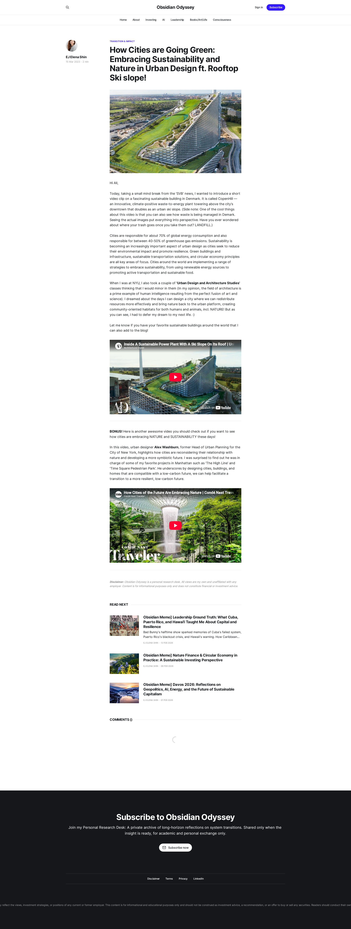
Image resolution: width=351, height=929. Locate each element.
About (136, 19)
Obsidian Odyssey (175, 7)
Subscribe (275, 7)
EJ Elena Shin (76, 57)
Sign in (259, 7)
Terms (169, 878)
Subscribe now (178, 847)
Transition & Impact (122, 41)
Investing (151, 19)
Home (123, 19)
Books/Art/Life (198, 19)
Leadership (177, 19)
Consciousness (222, 19)
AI (163, 19)
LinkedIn (198, 878)
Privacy (183, 878)
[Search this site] (67, 7)
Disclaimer (153, 878)
